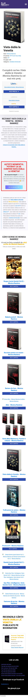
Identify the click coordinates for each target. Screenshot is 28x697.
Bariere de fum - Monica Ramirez (14, 389)
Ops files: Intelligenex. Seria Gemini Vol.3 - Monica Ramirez (14, 584)
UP (8, 58)
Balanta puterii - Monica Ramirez (14, 318)
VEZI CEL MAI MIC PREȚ (14, 187)
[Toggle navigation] (26, 4)
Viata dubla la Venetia (14, 100)
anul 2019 (18, 205)
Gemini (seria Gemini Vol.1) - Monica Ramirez (14, 563)
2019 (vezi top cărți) (15, 56)
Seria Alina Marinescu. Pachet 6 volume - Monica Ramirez (14, 439)
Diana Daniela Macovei (17, 647)
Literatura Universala (14, 62)
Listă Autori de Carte (6, 664)
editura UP (6, 211)
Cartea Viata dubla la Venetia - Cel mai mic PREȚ (13, 675)
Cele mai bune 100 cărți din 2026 (9, 668)
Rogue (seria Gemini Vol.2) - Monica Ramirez (14, 282)
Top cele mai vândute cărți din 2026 (10, 666)
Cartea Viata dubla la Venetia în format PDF (11, 673)
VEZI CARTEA (14, 286)
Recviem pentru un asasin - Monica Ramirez (14, 354)
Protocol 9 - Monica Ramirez (12, 546)
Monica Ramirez (11, 53)
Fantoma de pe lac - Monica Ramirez (14, 602)
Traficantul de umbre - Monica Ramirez (14, 511)
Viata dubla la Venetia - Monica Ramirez (14, 87)
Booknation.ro (5, 684)
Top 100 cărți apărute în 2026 (8, 670)
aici (19, 214)
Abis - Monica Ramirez (14, 405)
